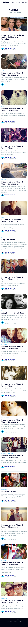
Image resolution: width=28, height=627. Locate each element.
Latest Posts (9, 621)
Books (18, 2)
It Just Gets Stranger (9, 48)
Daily (13, 2)
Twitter (20, 621)
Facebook (15, 621)
